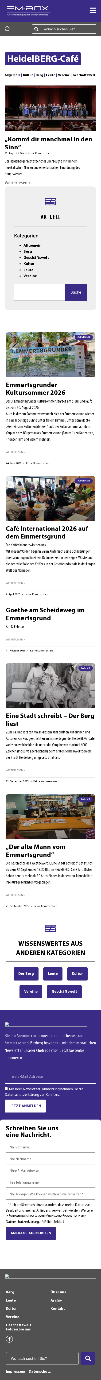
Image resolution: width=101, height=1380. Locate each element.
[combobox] (64, 29)
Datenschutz (40, 1372)
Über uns (58, 1292)
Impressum (15, 1372)
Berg (39, 75)
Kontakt (57, 1309)
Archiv (56, 1300)
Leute (50, 75)
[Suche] (88, 1358)
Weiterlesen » (17, 183)
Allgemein (12, 75)
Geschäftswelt (84, 75)
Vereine (64, 75)
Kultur (28, 75)
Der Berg (26, 974)
